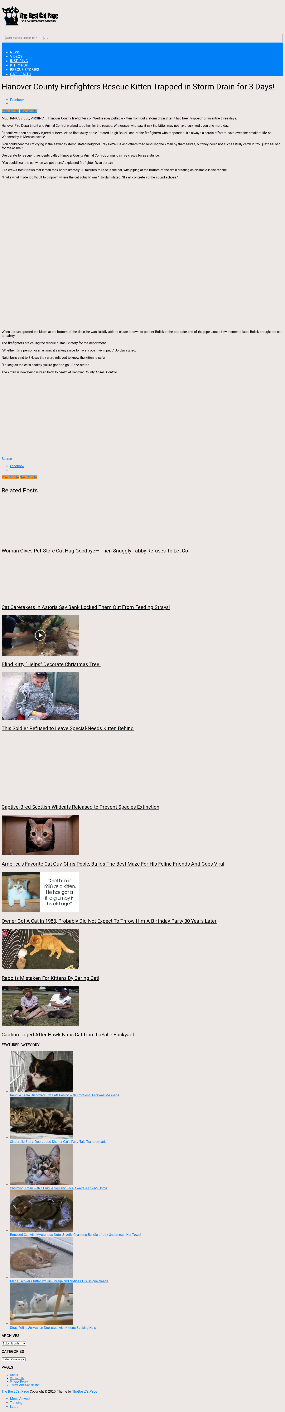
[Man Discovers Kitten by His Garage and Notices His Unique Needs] (41, 1277)
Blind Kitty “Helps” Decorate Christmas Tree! (51, 664)
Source (7, 459)
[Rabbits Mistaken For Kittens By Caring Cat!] (142, 949)
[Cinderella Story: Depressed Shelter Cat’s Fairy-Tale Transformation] (41, 1138)
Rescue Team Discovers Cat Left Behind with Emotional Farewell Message (64, 1095)
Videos (16, 56)
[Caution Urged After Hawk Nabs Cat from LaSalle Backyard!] (142, 1006)
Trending (16, 1403)
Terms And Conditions (24, 1385)
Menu (6, 44)
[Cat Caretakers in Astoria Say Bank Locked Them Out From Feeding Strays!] (142, 579)
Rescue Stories (24, 69)
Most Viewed (20, 1399)
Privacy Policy (19, 1381)
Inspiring (19, 61)
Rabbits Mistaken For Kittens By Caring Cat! (50, 978)
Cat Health (20, 74)
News (15, 52)
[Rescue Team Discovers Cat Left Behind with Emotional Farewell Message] (41, 1091)
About (14, 1375)
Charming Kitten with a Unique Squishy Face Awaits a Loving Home (58, 1188)
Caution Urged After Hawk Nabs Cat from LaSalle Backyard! (69, 1035)
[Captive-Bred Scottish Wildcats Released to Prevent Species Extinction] (142, 767)
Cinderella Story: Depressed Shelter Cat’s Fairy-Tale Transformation (59, 1142)
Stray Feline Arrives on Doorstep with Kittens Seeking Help (53, 1328)
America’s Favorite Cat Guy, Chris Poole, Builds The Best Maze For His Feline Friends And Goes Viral (113, 864)
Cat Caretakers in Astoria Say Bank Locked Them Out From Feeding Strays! (86, 607)
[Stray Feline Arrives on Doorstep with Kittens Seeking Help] (41, 1324)
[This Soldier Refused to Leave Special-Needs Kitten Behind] (142, 696)
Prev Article (10, 111)
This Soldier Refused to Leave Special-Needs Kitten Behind (68, 728)
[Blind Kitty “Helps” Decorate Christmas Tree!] (142, 635)
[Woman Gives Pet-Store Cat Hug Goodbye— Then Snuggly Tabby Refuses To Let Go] (142, 522)
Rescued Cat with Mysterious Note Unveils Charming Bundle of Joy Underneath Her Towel (75, 1235)
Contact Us (17, 1378)
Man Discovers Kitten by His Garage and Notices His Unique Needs (59, 1281)
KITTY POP (19, 65)
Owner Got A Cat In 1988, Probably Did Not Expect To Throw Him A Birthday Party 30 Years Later (109, 921)
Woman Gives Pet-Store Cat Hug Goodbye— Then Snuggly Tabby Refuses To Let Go (95, 551)
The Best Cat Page (15, 1391)
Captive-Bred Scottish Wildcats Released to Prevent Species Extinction (80, 807)
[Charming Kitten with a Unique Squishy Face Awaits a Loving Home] (41, 1184)
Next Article (28, 111)
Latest (14, 1407)
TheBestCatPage (84, 1391)
